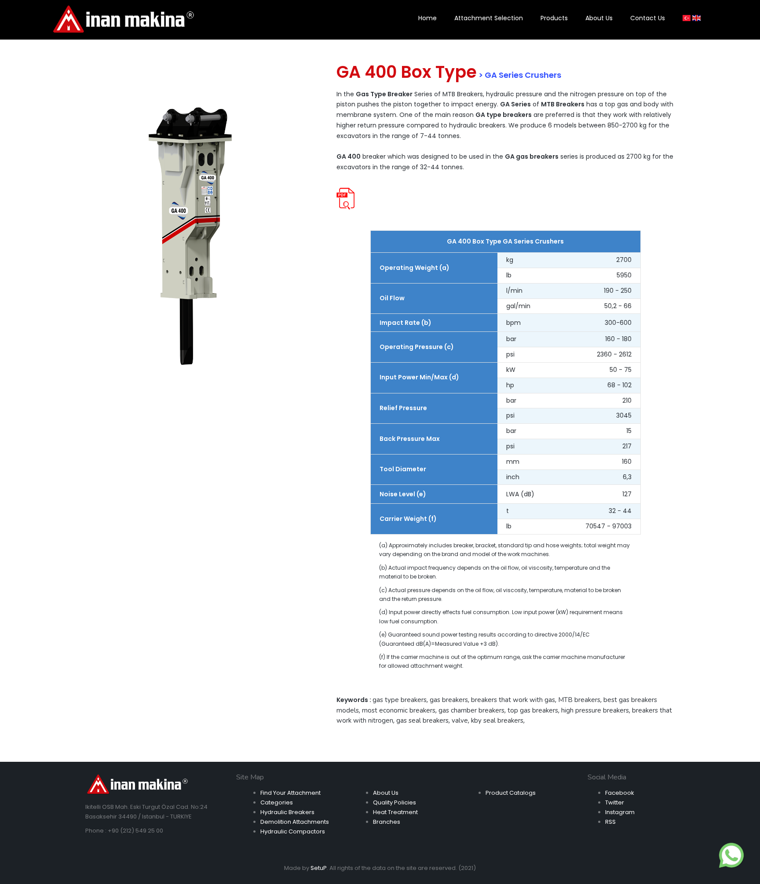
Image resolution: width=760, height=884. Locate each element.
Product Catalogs (511, 793)
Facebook (619, 793)
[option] (190, 235)
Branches (386, 822)
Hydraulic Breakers (287, 812)
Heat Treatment (395, 812)
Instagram (620, 812)
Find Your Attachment (290, 793)
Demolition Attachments (294, 822)
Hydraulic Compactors (292, 831)
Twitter (614, 802)
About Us (385, 793)
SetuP (319, 868)
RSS (610, 822)
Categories (276, 802)
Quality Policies (394, 802)
